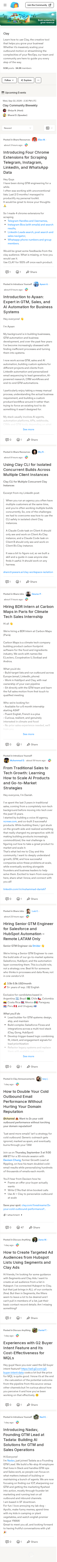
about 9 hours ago (13, 457)
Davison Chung (12, 1160)
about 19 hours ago (36, 760)
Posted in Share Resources (16, 139)
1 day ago (8, 1084)
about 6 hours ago (13, 289)
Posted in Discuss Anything (17, 1239)
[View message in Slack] (26, 145)
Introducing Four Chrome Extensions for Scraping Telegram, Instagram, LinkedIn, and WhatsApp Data (26, 162)
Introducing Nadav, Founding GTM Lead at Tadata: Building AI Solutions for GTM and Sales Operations (23, 1439)
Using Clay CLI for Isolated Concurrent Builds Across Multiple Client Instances (27, 469)
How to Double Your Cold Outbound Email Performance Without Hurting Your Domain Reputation (26, 1101)
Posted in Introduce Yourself (17, 284)
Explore (28, 80)
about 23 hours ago (14, 916)
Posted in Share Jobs (13, 594)
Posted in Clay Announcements (19, 1078)
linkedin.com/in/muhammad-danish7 (24, 889)
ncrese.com (10, 821)
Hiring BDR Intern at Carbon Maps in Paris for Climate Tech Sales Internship (28, 611)
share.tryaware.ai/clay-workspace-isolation (28, 572)
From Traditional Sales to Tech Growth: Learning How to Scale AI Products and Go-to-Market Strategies (26, 778)
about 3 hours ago (13, 145)
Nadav (11, 1460)
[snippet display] (49, 128)
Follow (8, 80)
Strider (36, 945)
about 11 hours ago (13, 599)
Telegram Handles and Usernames (27, 220)
